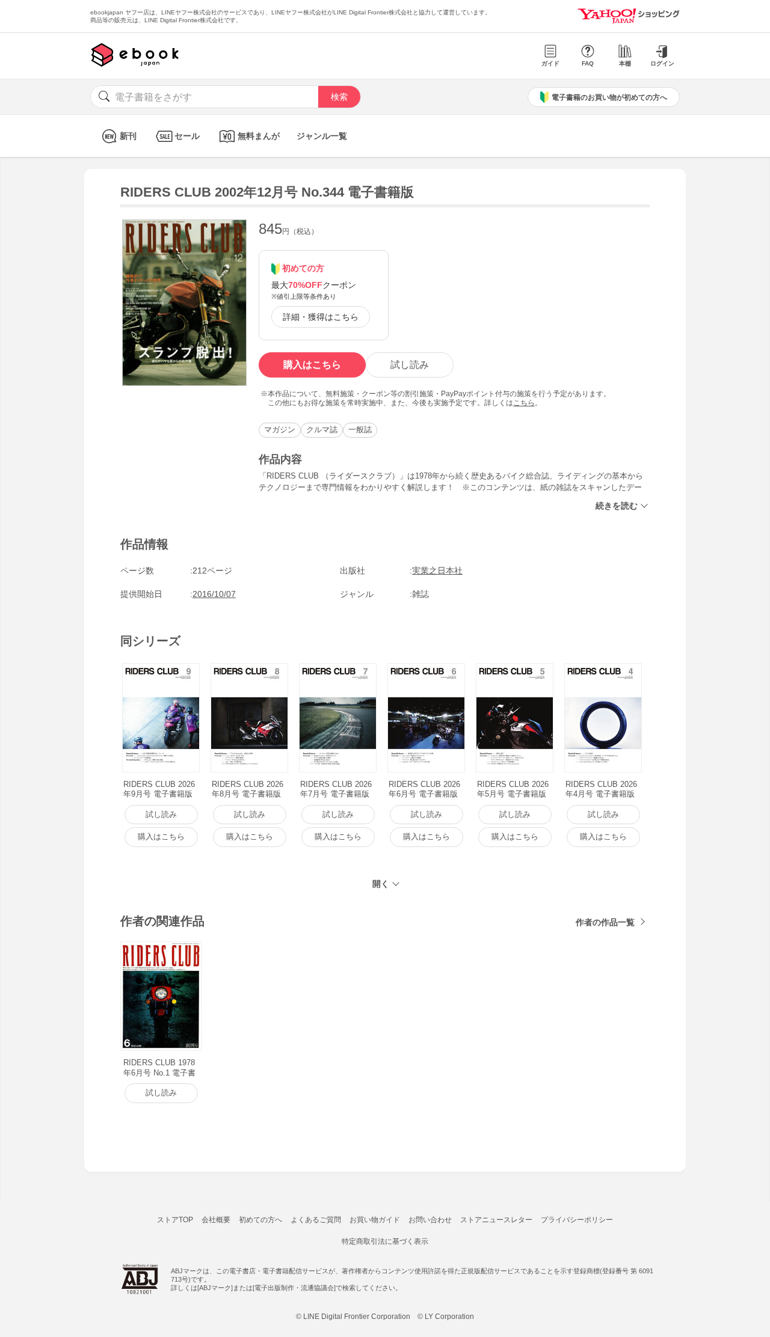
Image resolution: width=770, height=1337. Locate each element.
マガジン (279, 429)
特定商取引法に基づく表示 (385, 1241)
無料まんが (259, 136)
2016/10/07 (214, 594)
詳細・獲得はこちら (321, 317)
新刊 (128, 136)
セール (187, 136)
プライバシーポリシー (577, 1220)
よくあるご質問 (316, 1220)
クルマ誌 (321, 429)
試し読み (409, 364)
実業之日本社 (437, 570)
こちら (524, 403)
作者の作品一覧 (605, 922)
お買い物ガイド (375, 1220)
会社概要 (216, 1220)
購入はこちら (312, 364)
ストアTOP (175, 1220)
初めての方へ (260, 1220)
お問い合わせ (430, 1220)
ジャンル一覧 (322, 136)
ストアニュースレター (496, 1220)
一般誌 (360, 429)
